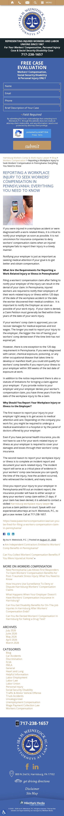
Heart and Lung (15, 671)
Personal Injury (14, 686)
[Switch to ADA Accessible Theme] (4, 812)
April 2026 (11, 639)
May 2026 (11, 636)
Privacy (34, 135)
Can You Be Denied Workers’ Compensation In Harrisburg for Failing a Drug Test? (32, 617)
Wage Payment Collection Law (22, 705)
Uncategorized (14, 699)
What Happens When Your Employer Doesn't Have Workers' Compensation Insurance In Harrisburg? (31, 597)
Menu (49, 2)
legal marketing (25, 810)
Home (12, 2)
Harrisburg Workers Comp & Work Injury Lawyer (26, 157)
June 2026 (11, 633)
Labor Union (13, 683)
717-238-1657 (32, 54)
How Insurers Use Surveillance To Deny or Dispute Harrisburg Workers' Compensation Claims (31, 587)
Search (35, 2)
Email (27, 2)
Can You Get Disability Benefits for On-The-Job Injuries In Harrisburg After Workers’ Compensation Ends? (32, 608)
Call (19, 2)
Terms (40, 135)
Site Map (32, 793)
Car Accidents (13, 655)
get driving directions (36, 781)
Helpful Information (17, 674)
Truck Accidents (15, 696)
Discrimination (14, 659)
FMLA (9, 665)
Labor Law (12, 680)
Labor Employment (16, 677)
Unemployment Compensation (23, 702)
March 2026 (12, 642)
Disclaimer (32, 788)
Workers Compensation (14, 160)
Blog (54, 157)
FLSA (8, 662)
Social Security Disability (19, 689)
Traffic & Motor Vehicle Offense (23, 693)
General (10, 668)
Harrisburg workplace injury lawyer (30, 503)
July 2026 (11, 630)
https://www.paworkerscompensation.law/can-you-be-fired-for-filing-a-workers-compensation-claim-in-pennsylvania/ (31, 524)
